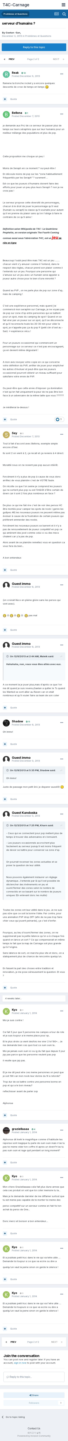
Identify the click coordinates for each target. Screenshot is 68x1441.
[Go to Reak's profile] (6, 74)
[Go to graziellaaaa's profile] (6, 1130)
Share (35, 1395)
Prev (11, 59)
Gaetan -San (13, 32)
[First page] (4, 59)
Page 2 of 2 (33, 59)
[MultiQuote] (5, 99)
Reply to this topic (34, 47)
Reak (15, 72)
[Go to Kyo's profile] (6, 1011)
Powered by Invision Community (34, 1436)
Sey (14, 433)
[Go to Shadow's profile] (6, 723)
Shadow (17, 721)
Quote (13, 99)
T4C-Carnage (16, 4)
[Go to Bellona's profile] (6, 114)
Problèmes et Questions (38, 36)
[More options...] (61, 74)
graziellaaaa (20, 1129)
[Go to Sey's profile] (6, 434)
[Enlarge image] (47, 86)
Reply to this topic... (20, 1376)
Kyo (14, 1009)
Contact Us (34, 1428)
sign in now (20, 1362)
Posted (26, 76)
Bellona (17, 112)
